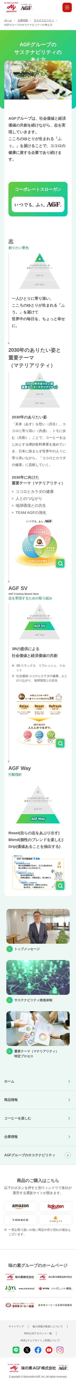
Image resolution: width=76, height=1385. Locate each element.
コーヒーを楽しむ (17, 1118)
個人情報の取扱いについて (48, 1326)
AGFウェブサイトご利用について (40, 1340)
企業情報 (11, 1136)
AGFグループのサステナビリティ (29, 1155)
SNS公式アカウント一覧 (38, 1333)
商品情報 (11, 1100)
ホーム (9, 1081)
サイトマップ (16, 1326)
